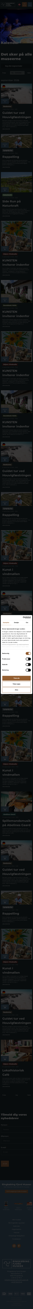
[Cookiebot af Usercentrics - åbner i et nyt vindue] (23, 617)
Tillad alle (16, 678)
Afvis (16, 690)
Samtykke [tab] (6, 622)
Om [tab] (27, 622)
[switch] (28, 659)
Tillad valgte (16, 684)
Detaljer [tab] (16, 622)
